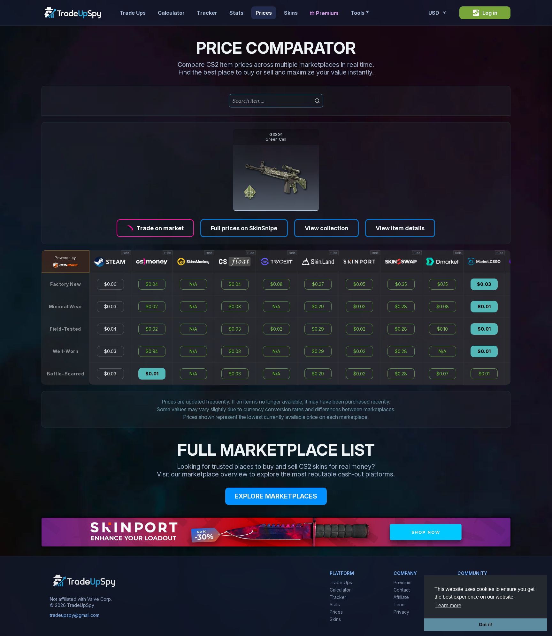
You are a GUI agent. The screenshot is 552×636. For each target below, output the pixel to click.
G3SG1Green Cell (275, 137)
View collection (326, 228)
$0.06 (110, 284)
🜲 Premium (324, 13)
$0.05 (359, 284)
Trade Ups (132, 13)
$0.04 (110, 329)
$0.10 (442, 329)
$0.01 (151, 373)
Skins (291, 13)
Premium (402, 582)
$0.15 (442, 284)
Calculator (171, 13)
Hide (126, 253)
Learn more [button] (448, 605)
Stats (236, 13)
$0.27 (318, 284)
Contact (402, 590)
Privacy (401, 612)
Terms (400, 604)
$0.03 (110, 306)
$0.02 (152, 306)
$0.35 (401, 284)
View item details (400, 228)
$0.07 (442, 373)
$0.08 (276, 284)
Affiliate (401, 597)
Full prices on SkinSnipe (244, 228)
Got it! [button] (486, 624)
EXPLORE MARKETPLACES (276, 496)
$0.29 (318, 306)
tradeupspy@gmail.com (74, 615)
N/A (193, 284)
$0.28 (401, 306)
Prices (264, 13)
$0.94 (152, 351)
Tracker (207, 13)
